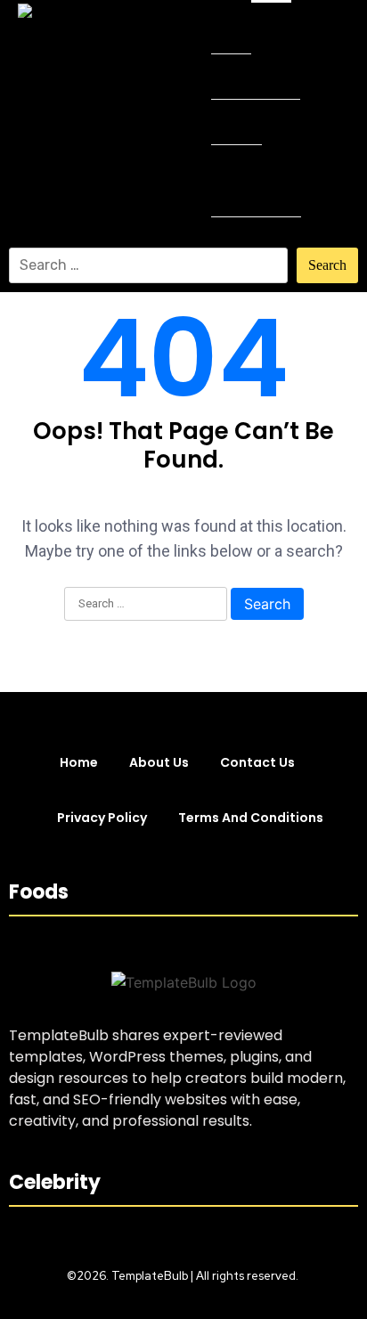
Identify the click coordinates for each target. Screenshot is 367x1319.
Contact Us (257, 762)
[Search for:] (148, 265)
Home (231, 30)
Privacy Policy (102, 817)
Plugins (236, 121)
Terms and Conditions (250, 817)
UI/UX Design (255, 76)
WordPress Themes (248, 180)
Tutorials (242, 239)
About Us (159, 762)
